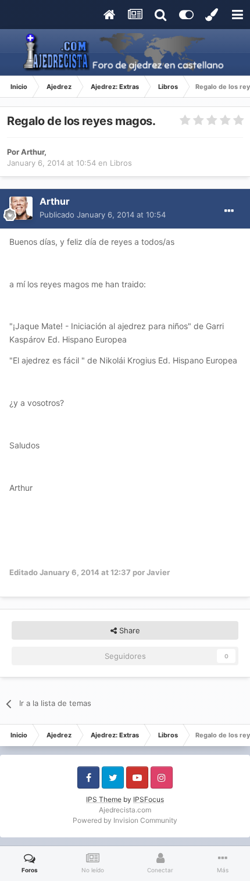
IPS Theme (104, 799)
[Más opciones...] (229, 211)
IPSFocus (148, 799)
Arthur (32, 151)
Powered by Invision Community (125, 820)
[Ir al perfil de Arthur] (21, 208)
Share (128, 630)
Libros (121, 162)
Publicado (103, 214)
